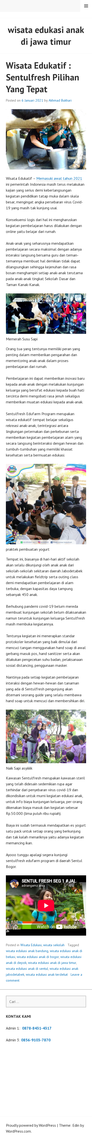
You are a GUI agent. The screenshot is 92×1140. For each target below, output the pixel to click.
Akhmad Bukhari (60, 100)
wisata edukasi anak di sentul (27, 968)
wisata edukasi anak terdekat (47, 974)
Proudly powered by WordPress (31, 1125)
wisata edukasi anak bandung (27, 951)
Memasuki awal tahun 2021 (59, 178)
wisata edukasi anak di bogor (38, 957)
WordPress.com (18, 1131)
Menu (86, 5)
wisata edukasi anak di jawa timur (52, 962)
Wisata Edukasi (31, 945)
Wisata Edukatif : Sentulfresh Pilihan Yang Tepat (42, 77)
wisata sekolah (54, 945)
